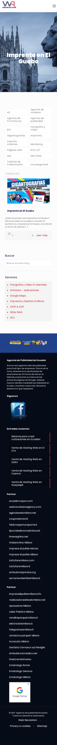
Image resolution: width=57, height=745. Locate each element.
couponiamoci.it (18, 519)
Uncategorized (39, 164)
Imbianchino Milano (20, 542)
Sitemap (42, 726)
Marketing (36, 144)
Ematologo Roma (19, 665)
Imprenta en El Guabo (20, 211)
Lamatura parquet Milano (24, 635)
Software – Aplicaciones (24, 290)
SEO (12, 317)
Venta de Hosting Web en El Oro (27, 449)
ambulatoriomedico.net (23, 653)
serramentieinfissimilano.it (24, 578)
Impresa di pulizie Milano (23, 554)
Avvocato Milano (19, 641)
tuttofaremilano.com (21, 560)
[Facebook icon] (28, 733)
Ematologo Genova (20, 671)
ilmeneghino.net (18, 536)
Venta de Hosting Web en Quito (26, 460)
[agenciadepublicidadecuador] (9, 4)
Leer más (41, 235)
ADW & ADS (17, 306)
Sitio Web (35, 156)
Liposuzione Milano (20, 606)
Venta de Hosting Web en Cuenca (26, 472)
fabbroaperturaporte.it (23, 524)
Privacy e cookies (20, 726)
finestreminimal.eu (20, 659)
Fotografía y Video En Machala (28, 284)
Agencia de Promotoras (14, 119)
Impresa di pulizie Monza (23, 548)
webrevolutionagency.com (25, 507)
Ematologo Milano (20, 677)
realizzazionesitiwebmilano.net (27, 600)
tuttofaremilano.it (19, 566)
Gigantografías (16, 135)
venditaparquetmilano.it (23, 617)
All (8, 112)
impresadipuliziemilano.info (25, 594)
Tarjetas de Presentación (15, 163)
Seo (9, 156)
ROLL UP (35, 150)
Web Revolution (27, 720)
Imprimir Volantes (12, 143)
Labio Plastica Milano (21, 611)
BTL (9, 130)
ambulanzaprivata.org (22, 572)
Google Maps (18, 295)
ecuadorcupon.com (21, 501)
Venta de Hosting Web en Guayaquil (26, 483)
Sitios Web (16, 312)
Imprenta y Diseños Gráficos (27, 301)
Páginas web (14, 150)
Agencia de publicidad (37, 119)
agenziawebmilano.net (22, 513)
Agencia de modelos (37, 111)
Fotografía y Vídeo (37, 128)
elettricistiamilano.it (21, 623)
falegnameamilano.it (21, 629)
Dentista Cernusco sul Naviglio (27, 647)
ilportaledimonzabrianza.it (24, 530)
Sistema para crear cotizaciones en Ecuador (26, 438)
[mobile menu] (52, 4)
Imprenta (36, 135)
